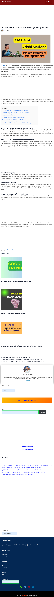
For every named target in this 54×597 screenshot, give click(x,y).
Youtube (4, 565)
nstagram (4, 570)
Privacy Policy (36, 593)
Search (4, 409)
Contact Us (23, 593)
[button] (20, 587)
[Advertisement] (27, 16)
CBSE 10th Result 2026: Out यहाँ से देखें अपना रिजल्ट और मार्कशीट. (17, 474)
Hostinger (4, 554)
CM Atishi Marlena (20, 357)
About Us (17, 593)
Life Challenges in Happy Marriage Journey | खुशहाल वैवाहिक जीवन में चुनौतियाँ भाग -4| (23, 361)
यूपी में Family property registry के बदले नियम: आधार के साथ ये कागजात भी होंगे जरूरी (21, 470)
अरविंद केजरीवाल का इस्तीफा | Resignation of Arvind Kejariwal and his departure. (22, 359)
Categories (5, 530)
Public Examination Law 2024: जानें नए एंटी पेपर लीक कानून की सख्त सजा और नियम (21, 467)
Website (4, 572)
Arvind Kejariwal (7, 357)
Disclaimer (29, 593)
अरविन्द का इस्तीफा (10, 250)
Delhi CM (27, 357)
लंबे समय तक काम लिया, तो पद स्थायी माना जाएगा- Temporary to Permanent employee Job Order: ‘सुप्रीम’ (27, 465)
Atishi (13, 357)
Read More (28, 380)
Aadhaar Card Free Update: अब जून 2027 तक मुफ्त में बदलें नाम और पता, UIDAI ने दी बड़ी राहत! (24, 472)
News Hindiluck (6, 1)
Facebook (4, 567)
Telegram (4, 574)
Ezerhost (4, 556)
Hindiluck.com (24, 595)
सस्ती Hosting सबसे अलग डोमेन (27, 400)
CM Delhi (3, 65)
